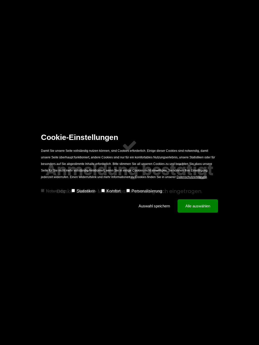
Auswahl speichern (154, 206)
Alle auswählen (197, 206)
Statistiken (86, 191)
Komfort (113, 191)
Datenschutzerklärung (192, 177)
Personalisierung (147, 191)
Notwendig (56, 191)
